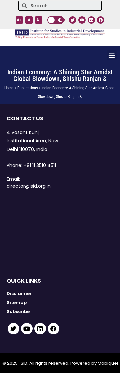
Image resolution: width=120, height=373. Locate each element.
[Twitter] (13, 328)
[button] (112, 55)
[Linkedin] (40, 328)
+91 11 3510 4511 (40, 165)
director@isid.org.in (29, 186)
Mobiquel (108, 363)
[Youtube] (27, 328)
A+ (19, 20)
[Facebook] (53, 328)
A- (38, 20)
